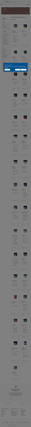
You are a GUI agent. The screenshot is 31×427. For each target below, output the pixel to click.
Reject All (24, 69)
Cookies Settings (7, 69)
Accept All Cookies (18, 69)
